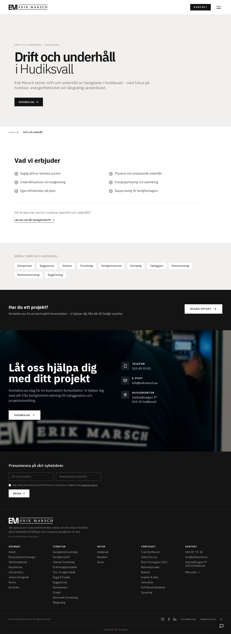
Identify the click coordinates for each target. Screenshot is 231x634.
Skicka (17, 493)
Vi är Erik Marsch (150, 552)
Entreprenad (25, 265)
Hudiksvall (14, 132)
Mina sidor (192, 572)
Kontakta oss (26, 102)
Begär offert (201, 309)
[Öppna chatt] (222, 626)
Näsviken (102, 557)
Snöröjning (136, 265)
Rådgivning (59, 602)
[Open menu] (218, 7)
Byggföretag (55, 274)
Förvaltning (86, 265)
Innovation (147, 582)
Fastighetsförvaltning (65, 552)
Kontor (12, 582)
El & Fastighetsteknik (65, 567)
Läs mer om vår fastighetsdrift (32, 220)
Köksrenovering (180, 265)
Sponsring (146, 592)
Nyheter (145, 572)
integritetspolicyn (89, 485)
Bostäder (14, 587)
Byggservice (47, 265)
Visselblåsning (188, 619)
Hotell (12, 552)
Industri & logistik (19, 577)
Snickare (67, 265)
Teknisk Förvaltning (64, 562)
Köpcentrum (15, 567)
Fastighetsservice (111, 265)
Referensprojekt (150, 567)
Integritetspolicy (208, 619)
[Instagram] (162, 619)
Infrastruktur (16, 572)
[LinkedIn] (174, 619)
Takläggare (156, 265)
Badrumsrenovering (29, 274)
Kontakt (200, 7)
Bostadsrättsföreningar (22, 557)
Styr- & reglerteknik (64, 572)
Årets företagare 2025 (154, 562)
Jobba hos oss (149, 557)
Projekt (57, 592)
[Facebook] (168, 619)
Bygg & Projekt (61, 577)
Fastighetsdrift (61, 557)
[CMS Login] (221, 619)
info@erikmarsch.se (145, 383)
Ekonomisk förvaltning (65, 597)
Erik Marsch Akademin (153, 587)
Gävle (100, 562)
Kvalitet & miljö (149, 577)
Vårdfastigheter (18, 562)
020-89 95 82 (141, 368)
